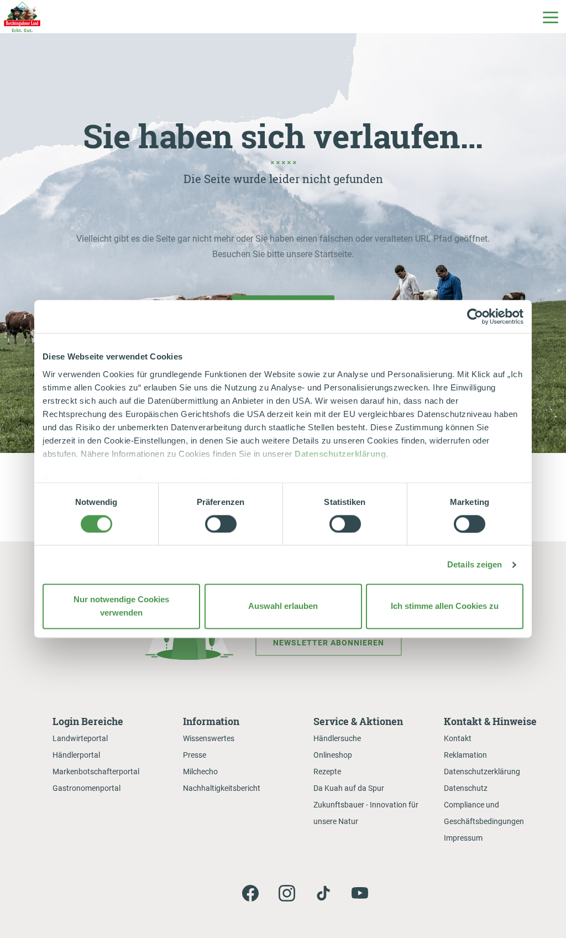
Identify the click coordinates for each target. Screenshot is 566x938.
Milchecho (200, 771)
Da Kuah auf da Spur (348, 788)
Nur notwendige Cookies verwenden (121, 606)
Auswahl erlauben (283, 606)
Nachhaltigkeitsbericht (221, 788)
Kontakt (457, 738)
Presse (194, 755)
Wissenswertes (208, 738)
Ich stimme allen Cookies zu (445, 606)
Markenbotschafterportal (96, 771)
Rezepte (327, 771)
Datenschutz (466, 788)
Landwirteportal (80, 738)
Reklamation (465, 755)
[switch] (221, 524)
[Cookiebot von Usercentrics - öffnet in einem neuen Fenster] (475, 316)
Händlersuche (337, 738)
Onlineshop (332, 755)
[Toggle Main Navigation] (550, 16)
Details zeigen (474, 564)
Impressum (463, 837)
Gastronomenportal (86, 788)
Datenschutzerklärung (340, 453)
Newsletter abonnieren (328, 642)
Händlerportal (76, 755)
